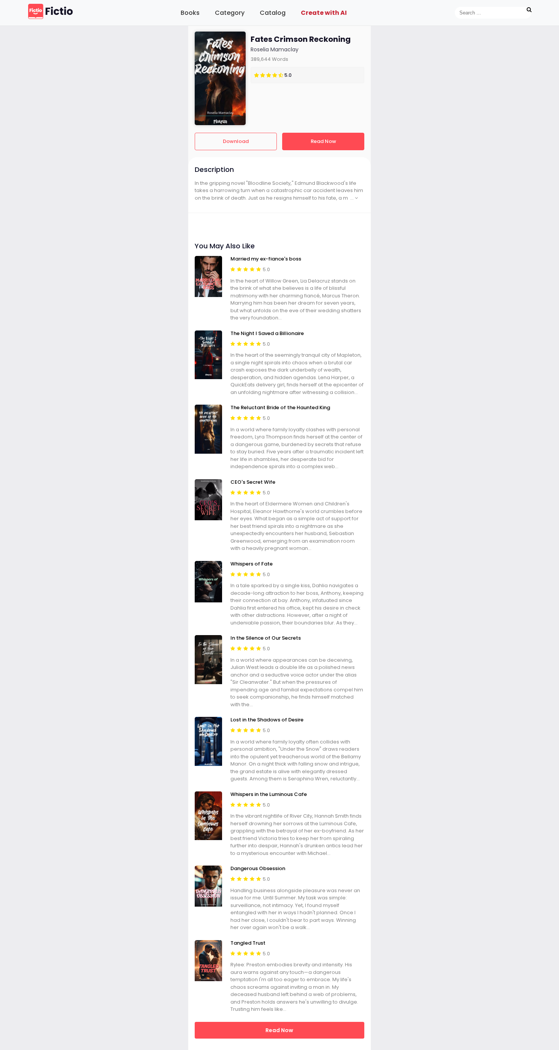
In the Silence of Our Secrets (265, 638)
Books (190, 12)
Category (230, 12)
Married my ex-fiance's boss (265, 259)
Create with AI (324, 12)
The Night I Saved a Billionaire (267, 333)
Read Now (323, 141)
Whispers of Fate (251, 564)
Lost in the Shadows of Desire (266, 720)
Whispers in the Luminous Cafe (268, 794)
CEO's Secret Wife (252, 482)
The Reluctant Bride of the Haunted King (280, 408)
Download (236, 141)
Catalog (273, 12)
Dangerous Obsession (257, 869)
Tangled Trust (247, 943)
